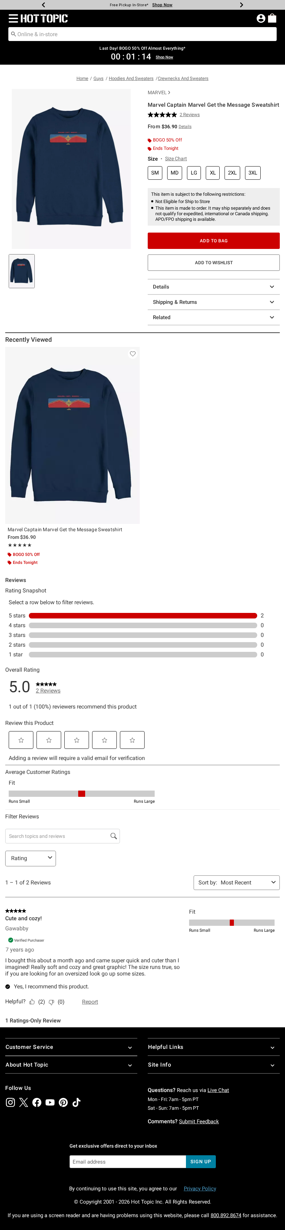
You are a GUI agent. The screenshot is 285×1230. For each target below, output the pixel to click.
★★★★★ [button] (20, 545)
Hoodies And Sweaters (131, 78)
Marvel (157, 92)
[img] (10, 1102)
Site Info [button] (159, 1064)
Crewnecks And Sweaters (183, 78)
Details (161, 287)
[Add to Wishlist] (133, 354)
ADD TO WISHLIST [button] (214, 262)
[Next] (241, 5)
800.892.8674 (226, 1215)
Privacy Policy (200, 1189)
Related (161, 317)
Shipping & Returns (175, 302)
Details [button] (185, 126)
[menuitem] (272, 18)
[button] (12, 18)
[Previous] (43, 5)
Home (82, 78)
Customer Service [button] (30, 1047)
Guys (98, 78)
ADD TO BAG (214, 240)
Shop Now (162, 4)
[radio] (155, 173)
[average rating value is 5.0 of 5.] (164, 115)
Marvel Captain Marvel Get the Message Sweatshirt (65, 529)
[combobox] (142, 34)
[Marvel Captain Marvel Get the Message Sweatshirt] (72, 435)
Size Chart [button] (176, 158)
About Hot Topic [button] (27, 1064)
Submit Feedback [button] (199, 1121)
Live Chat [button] (218, 1090)
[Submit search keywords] (13, 34)
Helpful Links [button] (166, 1047)
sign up (200, 1161)
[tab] (21, 271)
